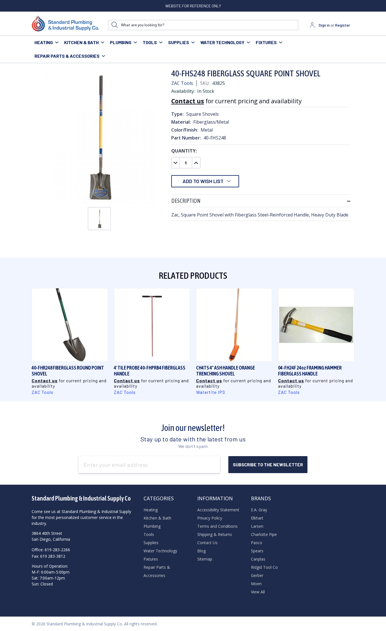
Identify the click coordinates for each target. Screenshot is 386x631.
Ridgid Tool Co (264, 567)
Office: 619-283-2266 (51, 549)
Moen (256, 583)
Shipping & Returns (214, 534)
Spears (257, 550)
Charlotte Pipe (264, 534)
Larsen (257, 526)
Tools (150, 42)
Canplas (258, 559)
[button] (260, 200)
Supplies (178, 42)
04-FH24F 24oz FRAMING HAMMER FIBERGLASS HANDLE (310, 371)
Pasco (256, 542)
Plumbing (120, 42)
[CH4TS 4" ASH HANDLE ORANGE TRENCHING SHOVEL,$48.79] (234, 325)
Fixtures (266, 42)
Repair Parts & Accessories (66, 56)
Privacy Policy (209, 518)
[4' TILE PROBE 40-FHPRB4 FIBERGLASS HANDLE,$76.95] (152, 325)
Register (342, 25)
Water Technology (222, 42)
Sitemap (204, 559)
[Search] (114, 25)
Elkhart (257, 518)
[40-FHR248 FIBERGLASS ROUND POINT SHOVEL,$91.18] (70, 325)
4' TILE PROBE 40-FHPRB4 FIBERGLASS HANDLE (149, 371)
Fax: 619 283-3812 (48, 556)
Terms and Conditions (217, 526)
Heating (43, 42)
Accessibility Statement (218, 509)
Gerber (257, 575)
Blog (201, 550)
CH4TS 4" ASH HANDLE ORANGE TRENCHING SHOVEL (225, 371)
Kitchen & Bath (81, 42)
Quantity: (184, 151)
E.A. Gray (259, 509)
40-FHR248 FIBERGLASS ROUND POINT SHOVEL (68, 371)
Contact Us (207, 542)
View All (258, 591)
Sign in (324, 25)
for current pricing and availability (236, 101)
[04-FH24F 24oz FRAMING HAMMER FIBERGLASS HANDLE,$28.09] (316, 325)
